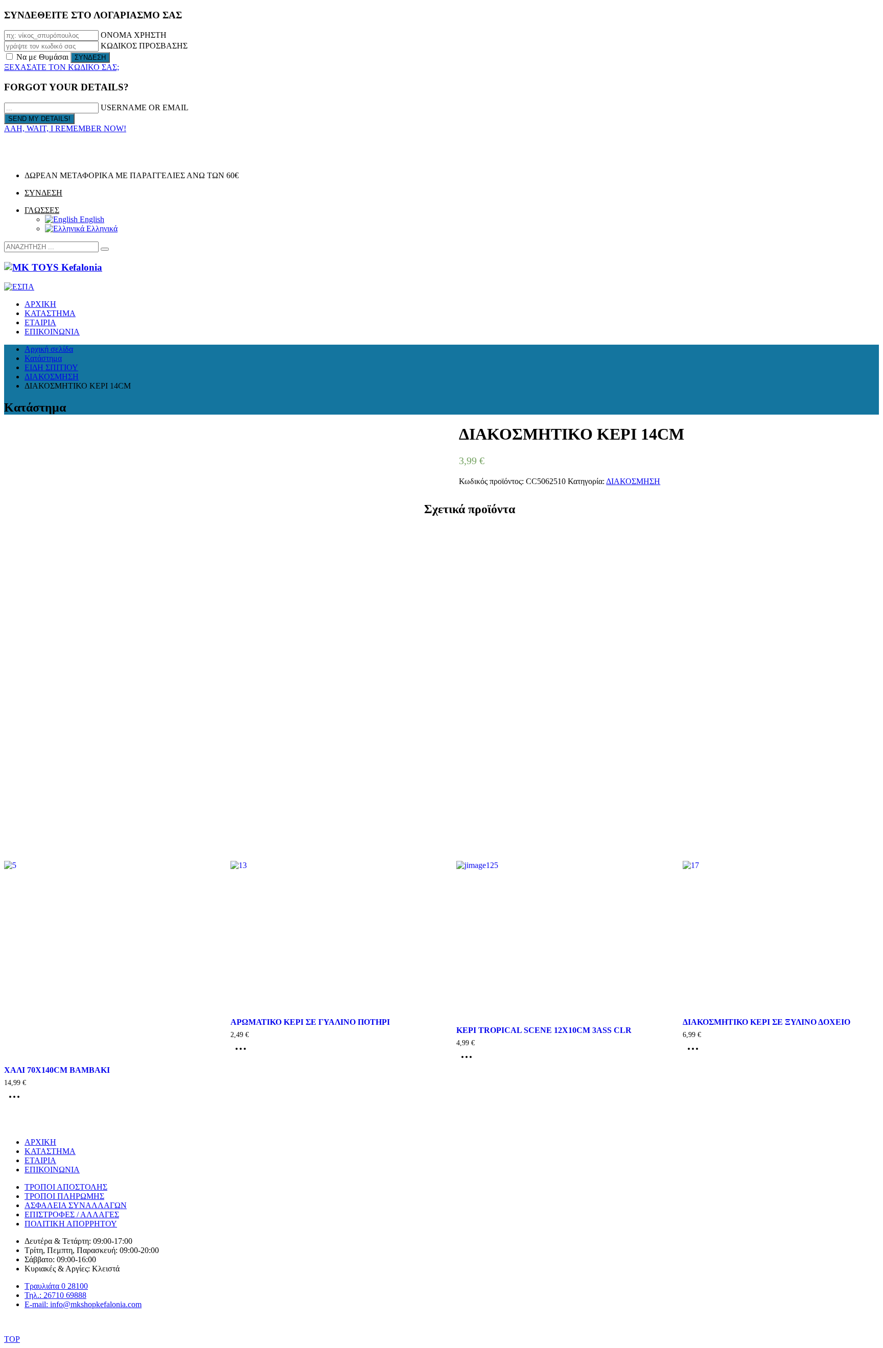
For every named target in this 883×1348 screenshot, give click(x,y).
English (91, 219)
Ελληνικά (101, 228)
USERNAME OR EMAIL (145, 107)
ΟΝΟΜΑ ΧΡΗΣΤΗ (134, 35)
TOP (12, 1339)
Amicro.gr (473, 1322)
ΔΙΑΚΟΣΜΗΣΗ (633, 481)
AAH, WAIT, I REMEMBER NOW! (65, 128)
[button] (105, 249)
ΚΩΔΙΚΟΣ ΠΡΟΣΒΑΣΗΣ (144, 45)
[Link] (18, 158)
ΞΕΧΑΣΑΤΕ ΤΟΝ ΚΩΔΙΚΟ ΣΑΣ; (61, 67)
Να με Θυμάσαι (42, 57)
